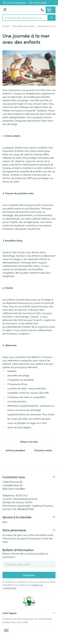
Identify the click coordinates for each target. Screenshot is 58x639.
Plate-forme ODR (19, 622)
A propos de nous (12, 535)
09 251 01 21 (21, 495)
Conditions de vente (12, 618)
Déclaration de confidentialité (37, 618)
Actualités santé (44, 535)
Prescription (34, 538)
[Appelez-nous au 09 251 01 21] (42, 9)
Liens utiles (29, 535)
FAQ (4, 522)
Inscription (29, 575)
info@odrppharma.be (25, 498)
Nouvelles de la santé (23, 26)
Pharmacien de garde (14, 538)
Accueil (5, 26)
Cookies (6, 622)
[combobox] (25, 18)
